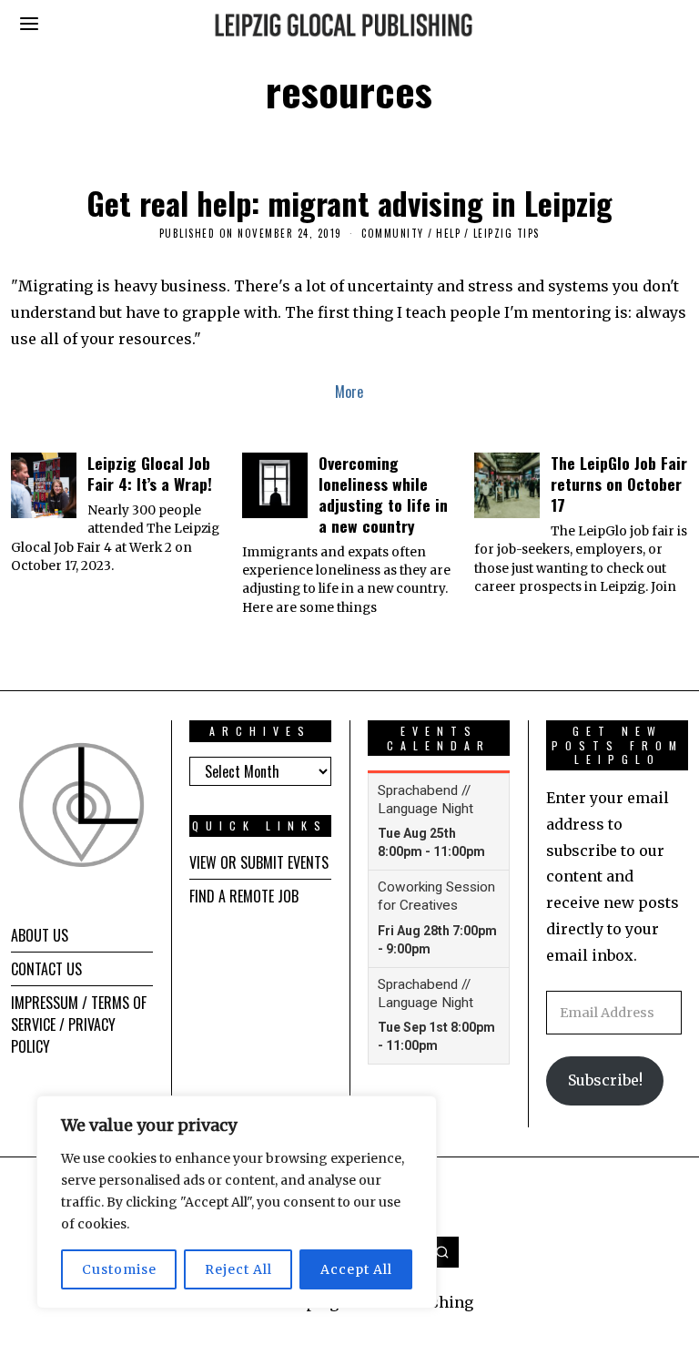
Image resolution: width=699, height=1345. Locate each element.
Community (392, 233)
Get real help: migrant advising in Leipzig (349, 202)
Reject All (238, 1269)
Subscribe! (605, 1080)
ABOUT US (39, 935)
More (349, 391)
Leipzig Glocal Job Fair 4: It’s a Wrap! (149, 473)
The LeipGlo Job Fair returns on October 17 (619, 483)
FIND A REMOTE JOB (244, 896)
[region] (236, 1202)
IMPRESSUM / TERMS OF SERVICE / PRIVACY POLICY (79, 1024)
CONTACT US (46, 969)
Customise (119, 1269)
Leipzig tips (506, 233)
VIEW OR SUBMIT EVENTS (259, 862)
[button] (443, 1252)
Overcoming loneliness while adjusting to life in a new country (383, 494)
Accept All (356, 1269)
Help (448, 233)
